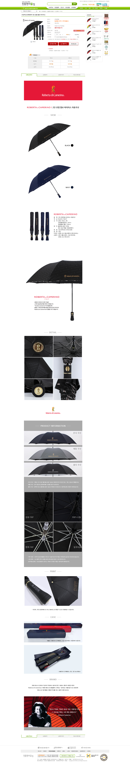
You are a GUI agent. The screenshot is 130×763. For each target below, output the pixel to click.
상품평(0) (45, 74)
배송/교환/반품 (76, 74)
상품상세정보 (29, 74)
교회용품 (43, 11)
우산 (61, 11)
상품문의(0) (61, 74)
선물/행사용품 (50, 11)
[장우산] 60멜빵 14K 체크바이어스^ (96, 58)
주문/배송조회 (102, 1)
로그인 (81, 1)
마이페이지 (90, 1)
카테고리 (29, 11)
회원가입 (85, 1)
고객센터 (107, 1)
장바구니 (96, 1)
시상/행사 (57, 11)
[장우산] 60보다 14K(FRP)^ (95, 20)
